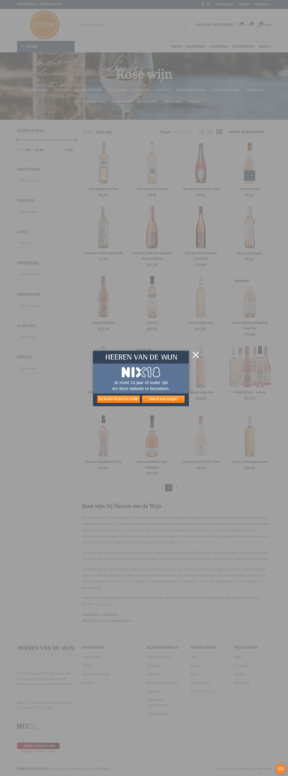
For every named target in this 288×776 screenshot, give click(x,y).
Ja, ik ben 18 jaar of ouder (118, 399)
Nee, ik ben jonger (163, 399)
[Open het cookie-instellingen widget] (281, 769)
